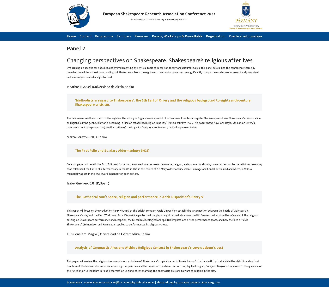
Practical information (245, 36)
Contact (86, 36)
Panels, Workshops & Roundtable (177, 36)
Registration (215, 36)
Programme (104, 36)
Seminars (124, 36)
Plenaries (141, 36)
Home (71, 36)
